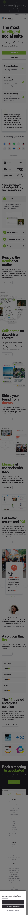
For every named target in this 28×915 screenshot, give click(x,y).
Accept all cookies (12, 902)
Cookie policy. (5, 898)
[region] (13, 902)
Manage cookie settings (13, 910)
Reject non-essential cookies (13, 906)
